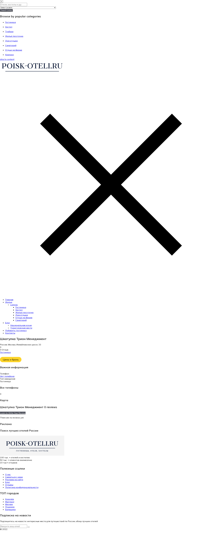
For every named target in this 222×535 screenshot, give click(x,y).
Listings (14, 304)
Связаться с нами (14, 477)
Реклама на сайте (14, 479)
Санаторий (21, 320)
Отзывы (9, 484)
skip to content (7, 59)
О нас (8, 474)
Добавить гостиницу (16, 330)
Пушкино (10, 507)
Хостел (18, 310)
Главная (9, 299)
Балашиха (10, 509)
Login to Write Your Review (13, 413)
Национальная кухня (21, 325)
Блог (7, 322)
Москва (9, 504)
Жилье (8, 302)
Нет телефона (7, 376)
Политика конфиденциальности (21, 487)
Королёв (9, 499)
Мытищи (9, 501)
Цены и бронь (11, 359)
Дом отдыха (21, 315)
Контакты (10, 333)
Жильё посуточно (24, 312)
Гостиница (20, 307)
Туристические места (21, 328)
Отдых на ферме (23, 317)
